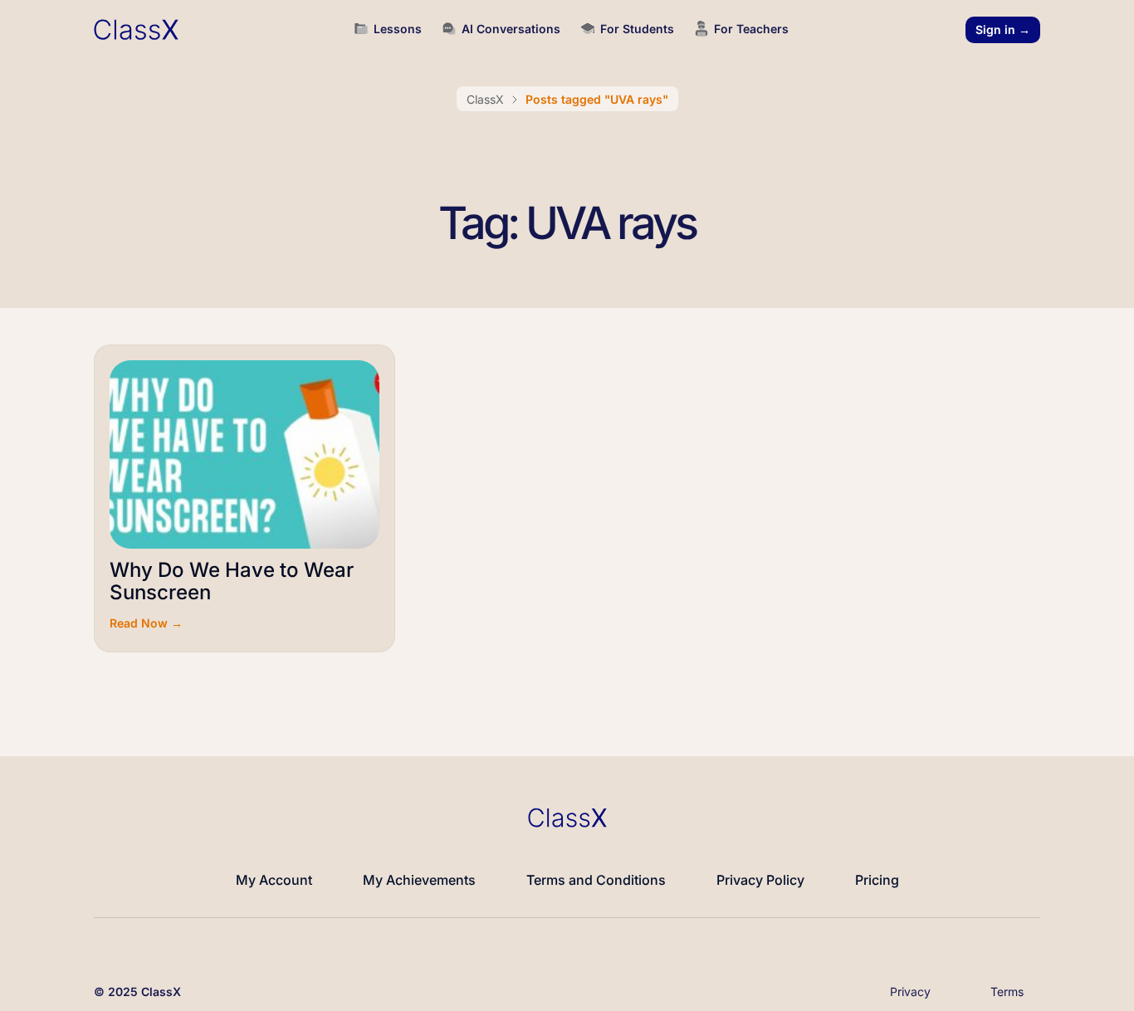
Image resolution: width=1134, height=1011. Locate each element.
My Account (274, 880)
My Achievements (419, 880)
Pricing (877, 880)
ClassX (485, 99)
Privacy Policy (760, 880)
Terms (1007, 991)
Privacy (910, 991)
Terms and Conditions (596, 880)
